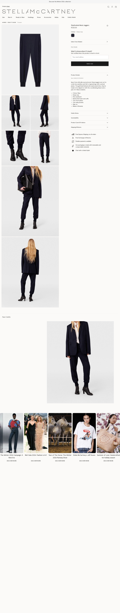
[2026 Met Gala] (35, 433)
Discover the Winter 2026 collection (60, 1)
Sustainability (74, 118)
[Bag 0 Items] (116, 7)
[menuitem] (10, 17)
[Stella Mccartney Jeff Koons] (84, 433)
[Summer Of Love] (108, 433)
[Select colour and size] (107, 25)
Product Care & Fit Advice (78, 122)
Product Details (75, 75)
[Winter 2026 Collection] (11, 433)
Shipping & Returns (76, 127)
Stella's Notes (75, 113)
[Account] (112, 7)
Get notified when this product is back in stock (85, 53)
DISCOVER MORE (11, 461)
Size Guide (74, 47)
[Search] (108, 7)
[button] (30, 59)
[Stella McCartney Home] (38, 11)
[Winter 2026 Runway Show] (60, 433)
